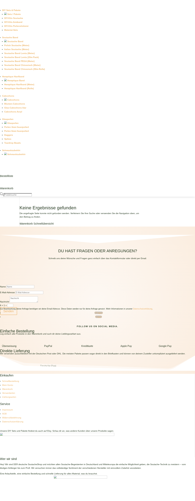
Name (3, 286)
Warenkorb (6, 188)
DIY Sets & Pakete (11, 10)
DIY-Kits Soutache (13, 18)
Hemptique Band (16, 80)
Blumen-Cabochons (14, 104)
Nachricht (4, 301)
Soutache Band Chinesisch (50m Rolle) (24, 69)
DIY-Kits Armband (13, 22)
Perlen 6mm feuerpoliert (16, 131)
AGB (4, 413)
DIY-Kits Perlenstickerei (16, 26)
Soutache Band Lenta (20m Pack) (21, 57)
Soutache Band (10, 37)
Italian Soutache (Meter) (16, 49)
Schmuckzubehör (11, 150)
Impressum (7, 409)
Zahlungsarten (9, 397)
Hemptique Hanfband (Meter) (19, 84)
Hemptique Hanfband (13, 76)
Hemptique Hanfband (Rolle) (19, 88)
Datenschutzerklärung (142, 309)
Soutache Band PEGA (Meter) (19, 61)
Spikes (7, 139)
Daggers (8, 135)
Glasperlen (7, 119)
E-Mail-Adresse (7, 292)
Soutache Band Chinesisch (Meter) (22, 65)
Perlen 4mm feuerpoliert (16, 127)
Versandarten (8, 393)
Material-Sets (11, 30)
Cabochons (8, 96)
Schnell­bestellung (10, 381)
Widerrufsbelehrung (11, 417)
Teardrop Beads (12, 143)
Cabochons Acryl (13, 111)
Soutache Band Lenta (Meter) (19, 53)
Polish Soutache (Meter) (16, 45)
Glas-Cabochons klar (15, 107)
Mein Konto (7, 385)
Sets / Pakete (14, 14)
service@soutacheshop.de (97, 273)
